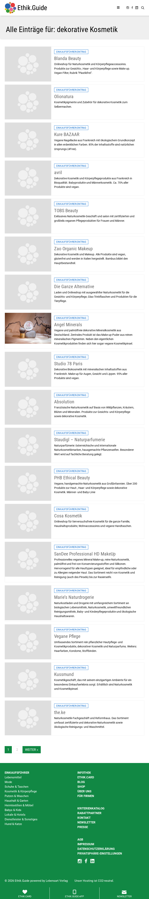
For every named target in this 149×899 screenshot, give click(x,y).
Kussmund (64, 674)
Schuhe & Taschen (16, 786)
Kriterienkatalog (90, 808)
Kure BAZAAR (66, 134)
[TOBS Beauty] (28, 216)
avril (58, 172)
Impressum (85, 844)
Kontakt (84, 818)
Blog (81, 782)
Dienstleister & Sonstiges (21, 819)
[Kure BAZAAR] (28, 140)
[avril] (28, 178)
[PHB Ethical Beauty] (28, 483)
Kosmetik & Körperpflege (21, 791)
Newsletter (86, 822)
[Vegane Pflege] (28, 641)
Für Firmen (85, 796)
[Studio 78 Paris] (28, 369)
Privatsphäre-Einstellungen (99, 853)
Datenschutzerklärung (96, 849)
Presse (82, 827)
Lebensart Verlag (57, 880)
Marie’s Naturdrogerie (74, 597)
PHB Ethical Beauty (72, 477)
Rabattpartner (89, 813)
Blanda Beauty (67, 58)
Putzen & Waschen (17, 796)
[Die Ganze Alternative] (28, 292)
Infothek (84, 772)
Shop (81, 786)
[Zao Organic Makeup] (28, 254)
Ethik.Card (85, 777)
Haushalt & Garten (16, 800)
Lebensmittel (13, 777)
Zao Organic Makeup (73, 248)
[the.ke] (28, 717)
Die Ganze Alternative (74, 286)
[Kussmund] (28, 679)
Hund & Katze (13, 824)
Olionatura (64, 96)
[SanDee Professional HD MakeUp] (28, 559)
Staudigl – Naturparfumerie (79, 439)
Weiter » (31, 750)
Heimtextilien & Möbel (19, 805)
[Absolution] (28, 407)
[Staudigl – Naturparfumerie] (28, 445)
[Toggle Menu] (118, 8)
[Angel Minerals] (28, 328)
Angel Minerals (68, 324)
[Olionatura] (28, 102)
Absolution (64, 401)
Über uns (84, 791)
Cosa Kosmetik (68, 515)
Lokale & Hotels (15, 814)
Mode (8, 782)
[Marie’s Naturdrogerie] (28, 602)
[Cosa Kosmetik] (28, 521)
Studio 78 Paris (68, 363)
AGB (80, 839)
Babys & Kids (13, 810)
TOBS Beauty (66, 210)
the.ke (59, 712)
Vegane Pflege (67, 636)
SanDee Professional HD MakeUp (85, 553)
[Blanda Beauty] (28, 63)
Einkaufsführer (17, 772)
